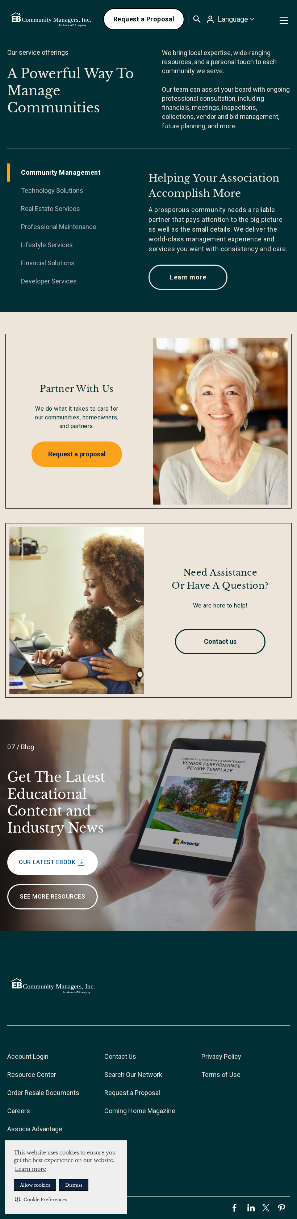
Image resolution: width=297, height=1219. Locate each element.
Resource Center (31, 1074)
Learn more (30, 1169)
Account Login (28, 1056)
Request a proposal (77, 454)
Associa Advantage (34, 1129)
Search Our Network (133, 1074)
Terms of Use (220, 1074)
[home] (51, 19)
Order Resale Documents (43, 1092)
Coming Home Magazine (139, 1111)
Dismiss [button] (73, 1185)
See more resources (52, 896)
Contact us (220, 641)
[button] (41, 1199)
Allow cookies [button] (35, 1185)
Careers (18, 1111)
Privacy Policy (221, 1056)
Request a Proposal (144, 19)
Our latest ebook (47, 862)
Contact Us (120, 1056)
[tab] (77, 172)
